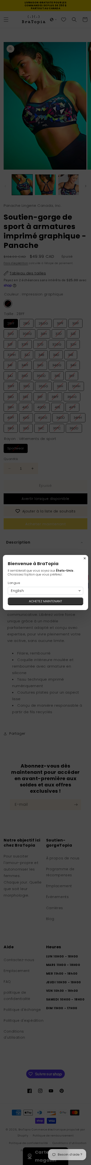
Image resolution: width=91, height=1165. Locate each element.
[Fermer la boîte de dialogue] (84, 558)
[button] (45, 591)
